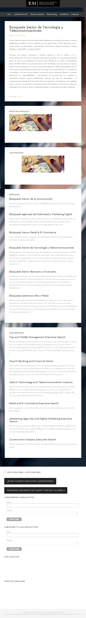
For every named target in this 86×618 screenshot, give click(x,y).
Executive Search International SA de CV (43, 3)
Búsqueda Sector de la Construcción (31, 198)
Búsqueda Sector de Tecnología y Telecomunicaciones (41, 247)
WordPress (68, 614)
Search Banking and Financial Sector (31, 361)
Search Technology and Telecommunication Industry (41, 382)
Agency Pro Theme (31, 614)
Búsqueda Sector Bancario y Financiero (32, 271)
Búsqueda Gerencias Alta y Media (29, 295)
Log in (78, 614)
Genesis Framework (52, 614)
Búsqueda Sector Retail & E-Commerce (32, 232)
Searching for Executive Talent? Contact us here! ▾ (36, 490)
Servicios (19, 96)
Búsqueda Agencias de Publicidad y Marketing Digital (40, 214)
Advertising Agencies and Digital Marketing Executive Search (40, 420)
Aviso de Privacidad (55, 612)
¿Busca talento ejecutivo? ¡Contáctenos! (30, 481)
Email (9, 502)
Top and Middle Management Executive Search (37, 337)
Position (9, 510)
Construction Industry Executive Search (32, 439)
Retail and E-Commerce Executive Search (34, 403)
